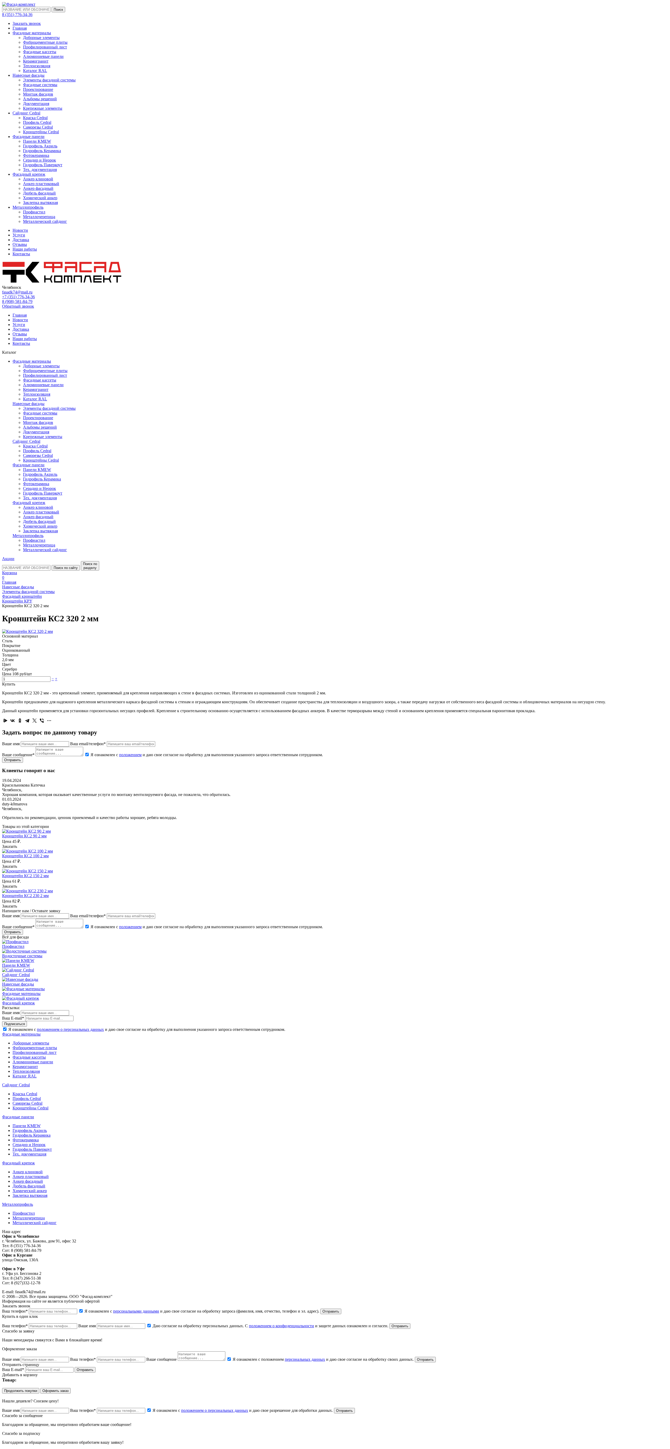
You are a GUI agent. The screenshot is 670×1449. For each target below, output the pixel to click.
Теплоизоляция (36, 66)
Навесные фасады (28, 75)
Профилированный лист (45, 47)
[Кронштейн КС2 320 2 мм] (27, 631)
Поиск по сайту (66, 568)
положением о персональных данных (70, 1029)
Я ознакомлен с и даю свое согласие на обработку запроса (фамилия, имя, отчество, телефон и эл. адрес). (201, 1311)
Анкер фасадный (38, 188)
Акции (8, 558)
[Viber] (42, 720)
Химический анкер (40, 198)
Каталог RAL (35, 70)
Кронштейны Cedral (41, 132)
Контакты (21, 254)
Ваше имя (11, 744)
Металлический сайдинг (45, 221)
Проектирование (38, 89)
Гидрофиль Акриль (40, 146)
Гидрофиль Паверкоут (42, 165)
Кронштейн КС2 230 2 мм (25, 895)
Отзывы (20, 244)
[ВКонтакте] (12, 720)
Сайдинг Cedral (26, 113)
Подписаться (14, 1024)
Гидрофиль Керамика (42, 150)
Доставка (21, 239)
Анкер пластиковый (41, 183)
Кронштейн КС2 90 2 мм (24, 836)
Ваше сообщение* (18, 755)
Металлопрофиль (28, 207)
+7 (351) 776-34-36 (18, 297)
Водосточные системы (22, 956)
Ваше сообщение (161, 1359)
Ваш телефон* (15, 1311)
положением (130, 755)
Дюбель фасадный (39, 193)
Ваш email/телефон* (88, 744)
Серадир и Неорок (39, 160)
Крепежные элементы (42, 108)
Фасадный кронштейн (22, 596)
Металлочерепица (39, 216)
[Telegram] (27, 720)
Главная (20, 28)
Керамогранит (35, 61)
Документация (36, 103)
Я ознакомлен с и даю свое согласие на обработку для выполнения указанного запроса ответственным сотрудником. (206, 755)
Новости (20, 230)
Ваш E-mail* (13, 1018)
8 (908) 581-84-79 (17, 301)
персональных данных (305, 1359)
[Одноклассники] (20, 720)
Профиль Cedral (37, 122)
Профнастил (34, 212)
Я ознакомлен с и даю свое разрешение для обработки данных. (243, 1410)
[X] (34, 720)
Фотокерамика (36, 155)
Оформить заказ (55, 1391)
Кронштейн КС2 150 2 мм (25, 875)
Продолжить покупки (20, 1391)
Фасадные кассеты (39, 51)
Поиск (58, 10)
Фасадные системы (40, 84)
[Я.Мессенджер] (5, 720)
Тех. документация (40, 169)
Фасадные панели (28, 136)
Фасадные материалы (32, 33)
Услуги (19, 235)
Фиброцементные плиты (45, 42)
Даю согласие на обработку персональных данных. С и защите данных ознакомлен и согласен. (270, 1326)
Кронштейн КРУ (17, 601)
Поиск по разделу (90, 566)
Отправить (12, 760)
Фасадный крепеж (29, 174)
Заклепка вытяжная (40, 202)
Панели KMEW (37, 141)
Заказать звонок (27, 23)
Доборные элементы (41, 37)
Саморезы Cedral (38, 127)
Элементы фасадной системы (49, 80)
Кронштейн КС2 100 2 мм (25, 856)
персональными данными (136, 1311)
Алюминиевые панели (43, 56)
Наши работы (25, 249)
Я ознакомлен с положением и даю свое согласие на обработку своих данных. (323, 1359)
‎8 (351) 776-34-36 (17, 14)
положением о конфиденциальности (281, 1326)
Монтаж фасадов (38, 94)
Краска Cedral (35, 117)
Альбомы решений (40, 99)
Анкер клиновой (38, 179)
